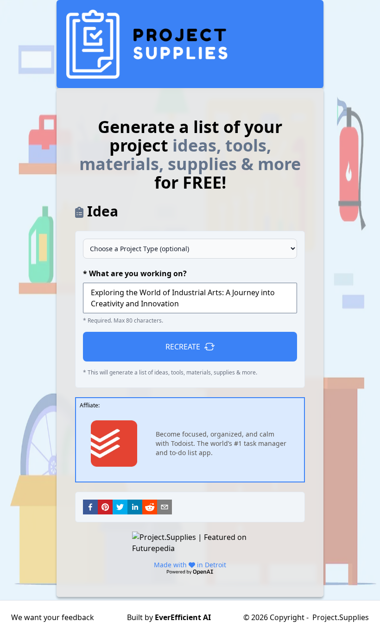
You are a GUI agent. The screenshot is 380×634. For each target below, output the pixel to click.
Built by (169, 617)
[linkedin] (134, 507)
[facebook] (90, 507)
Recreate (182, 347)
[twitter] (120, 507)
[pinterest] (105, 507)
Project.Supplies (340, 617)
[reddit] (149, 507)
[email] (164, 507)
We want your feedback (52, 617)
